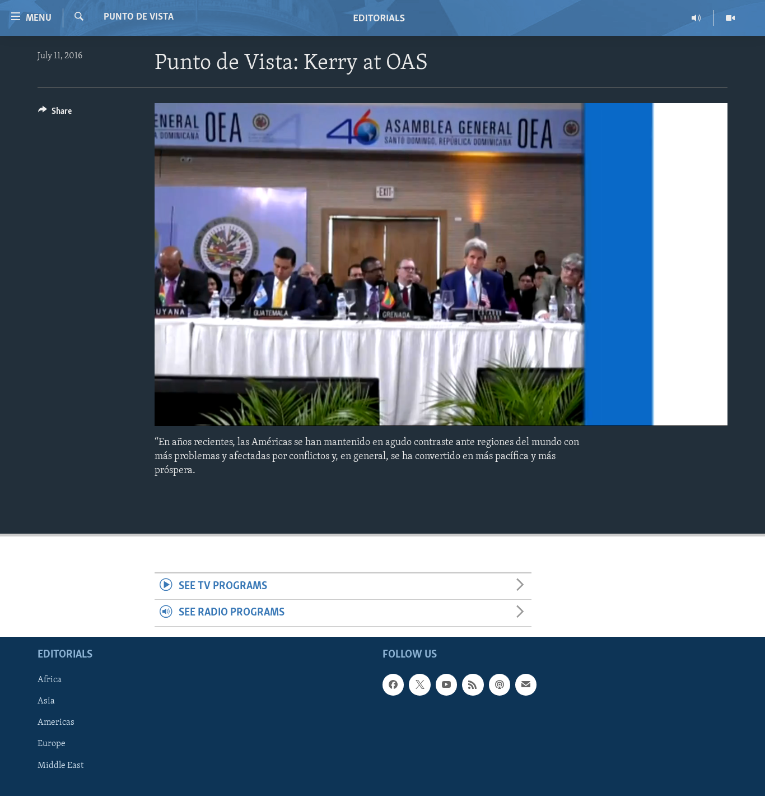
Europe (52, 743)
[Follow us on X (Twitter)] (419, 684)
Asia (46, 701)
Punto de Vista (139, 17)
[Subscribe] (526, 684)
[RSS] (472, 684)
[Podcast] (499, 684)
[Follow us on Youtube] (446, 684)
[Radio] (696, 18)
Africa (50, 679)
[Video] (730, 18)
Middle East (60, 765)
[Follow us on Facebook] (393, 684)
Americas (56, 722)
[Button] (55, 113)
